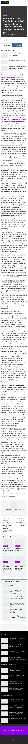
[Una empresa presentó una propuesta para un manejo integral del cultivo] (4, 659)
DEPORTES (14, 733)
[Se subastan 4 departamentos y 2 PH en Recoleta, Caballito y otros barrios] (6, 617)
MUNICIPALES (15, 730)
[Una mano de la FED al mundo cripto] (6, 585)
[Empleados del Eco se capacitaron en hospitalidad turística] (4, 670)
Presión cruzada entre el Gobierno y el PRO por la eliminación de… (16, 592)
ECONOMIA (5, 15)
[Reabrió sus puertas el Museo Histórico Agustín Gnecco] (4, 689)
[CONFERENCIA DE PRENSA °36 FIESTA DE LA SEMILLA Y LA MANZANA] (4, 713)
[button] (14, 133)
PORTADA (6, 728)
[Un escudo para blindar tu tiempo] (4, 62)
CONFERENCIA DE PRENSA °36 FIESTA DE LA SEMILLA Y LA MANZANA (16, 714)
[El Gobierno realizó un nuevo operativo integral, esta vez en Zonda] (4, 701)
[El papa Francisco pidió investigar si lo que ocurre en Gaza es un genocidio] (6, 611)
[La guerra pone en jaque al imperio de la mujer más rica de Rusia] (4, 68)
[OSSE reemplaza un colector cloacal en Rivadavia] (4, 720)
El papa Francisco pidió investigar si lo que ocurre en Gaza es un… (17, 611)
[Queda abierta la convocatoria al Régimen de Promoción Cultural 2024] (4, 677)
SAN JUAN (14, 728)
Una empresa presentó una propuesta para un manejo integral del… (17, 659)
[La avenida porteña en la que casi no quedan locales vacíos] (6, 598)
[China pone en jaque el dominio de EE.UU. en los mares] (4, 55)
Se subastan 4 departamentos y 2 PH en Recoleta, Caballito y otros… (17, 617)
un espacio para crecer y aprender (20, 524)
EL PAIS (23, 730)
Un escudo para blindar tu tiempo (17, 60)
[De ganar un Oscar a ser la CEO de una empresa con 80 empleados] (4, 653)
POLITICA (21, 728)
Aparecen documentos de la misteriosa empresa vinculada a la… (17, 605)
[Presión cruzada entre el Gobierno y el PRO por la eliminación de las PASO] (6, 592)
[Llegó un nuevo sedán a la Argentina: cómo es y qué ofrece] (4, 646)
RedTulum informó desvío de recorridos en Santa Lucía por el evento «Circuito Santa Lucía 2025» (7, 527)
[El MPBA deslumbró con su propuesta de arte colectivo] (4, 683)
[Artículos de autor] (14, 505)
